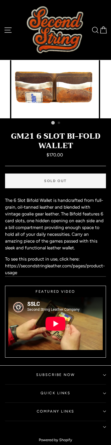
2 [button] (59, 123)
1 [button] (53, 123)
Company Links (56, 411)
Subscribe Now (55, 374)
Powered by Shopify (55, 440)
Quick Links (55, 393)
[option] (55, 89)
